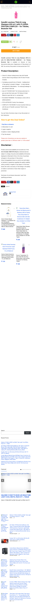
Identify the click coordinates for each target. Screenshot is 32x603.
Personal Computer (13, 533)
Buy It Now (16, 51)
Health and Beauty (9, 6)
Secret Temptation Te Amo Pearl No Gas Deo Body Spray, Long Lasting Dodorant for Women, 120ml (22, 258)
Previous (2, 480)
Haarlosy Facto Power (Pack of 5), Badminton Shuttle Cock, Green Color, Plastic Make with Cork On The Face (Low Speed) (16, 463)
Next (29, 480)
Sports (11, 565)
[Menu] (2, 2)
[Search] (29, 2)
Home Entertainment (14, 540)
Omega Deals (5, 31)
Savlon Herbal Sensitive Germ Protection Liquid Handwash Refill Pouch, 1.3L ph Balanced (7, 256)
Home (2, 6)
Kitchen (11, 589)
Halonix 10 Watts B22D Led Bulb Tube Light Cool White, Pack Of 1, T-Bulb (16, 496)
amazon (7, 186)
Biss (10, 600)
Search (3, 430)
